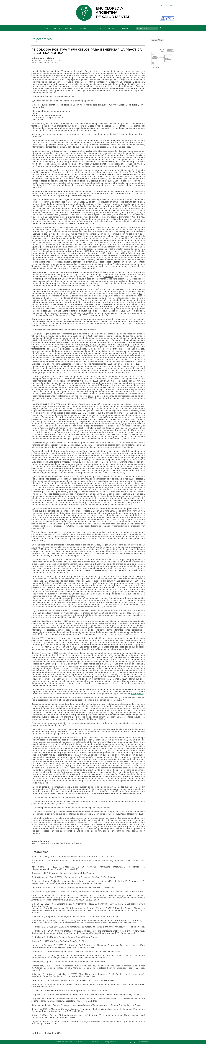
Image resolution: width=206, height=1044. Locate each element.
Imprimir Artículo (157, 40)
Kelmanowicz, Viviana (43, 58)
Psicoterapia (41, 39)
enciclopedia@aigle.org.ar (127, 1042)
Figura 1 (155, 67)
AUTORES (69, 28)
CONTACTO (126, 28)
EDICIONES (83, 28)
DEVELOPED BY (145, 1042)
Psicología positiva (39, 42)
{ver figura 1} (137, 694)
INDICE (57, 28)
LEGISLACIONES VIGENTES (104, 28)
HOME (47, 28)
